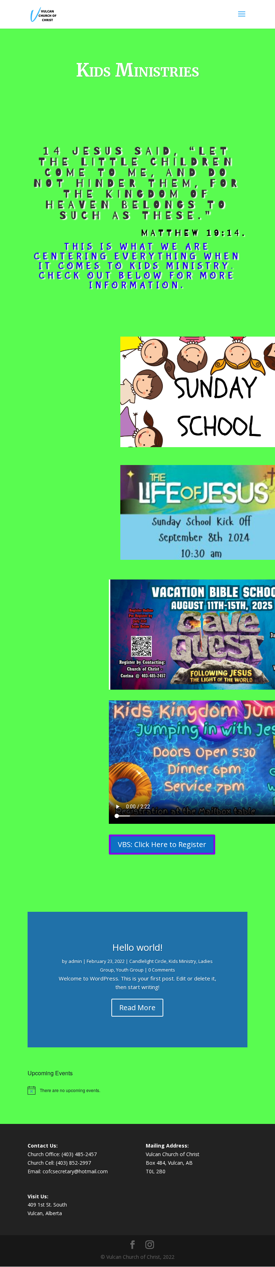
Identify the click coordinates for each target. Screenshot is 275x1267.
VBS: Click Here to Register (162, 844)
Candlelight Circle (148, 961)
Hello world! (137, 947)
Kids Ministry (182, 961)
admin (75, 961)
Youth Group (130, 970)
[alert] (137, 1090)
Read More (137, 1007)
